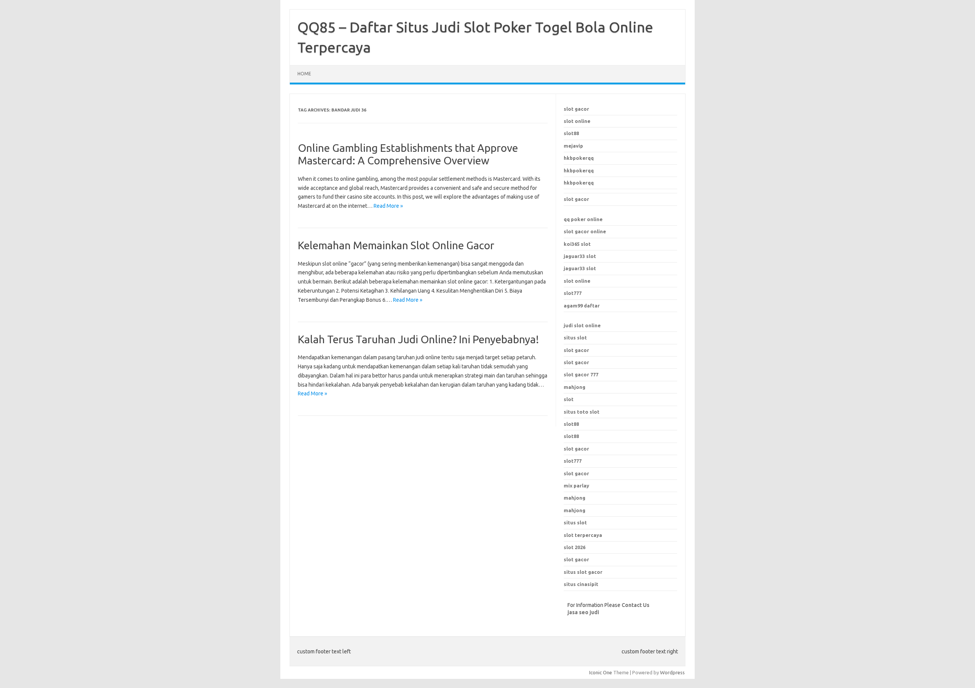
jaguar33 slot (580, 256)
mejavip (573, 145)
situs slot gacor (583, 572)
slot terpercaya (583, 535)
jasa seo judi (583, 612)
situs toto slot (581, 411)
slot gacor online (585, 231)
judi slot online (582, 325)
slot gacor (576, 108)
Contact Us (635, 605)
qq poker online (583, 219)
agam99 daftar (582, 305)
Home (304, 73)
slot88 (571, 133)
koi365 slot (577, 244)
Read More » (388, 206)
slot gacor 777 (581, 374)
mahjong (574, 387)
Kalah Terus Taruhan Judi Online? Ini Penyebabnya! (418, 339)
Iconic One (600, 672)
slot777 (573, 293)
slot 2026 (574, 547)
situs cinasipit (581, 584)
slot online (577, 121)
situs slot (575, 337)
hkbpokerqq (579, 158)
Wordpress (672, 672)
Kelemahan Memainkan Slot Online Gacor (396, 245)
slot (569, 399)
